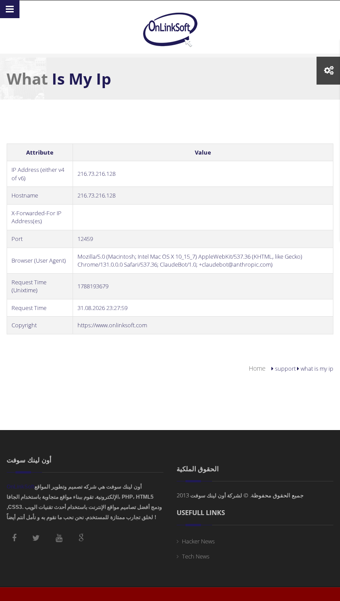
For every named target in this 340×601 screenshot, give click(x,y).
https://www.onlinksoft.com (112, 325)
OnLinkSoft (21, 487)
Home (257, 368)
